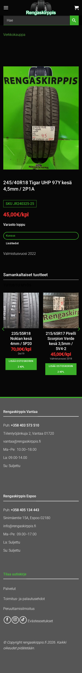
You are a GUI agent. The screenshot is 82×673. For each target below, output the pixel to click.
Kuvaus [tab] (11, 235)
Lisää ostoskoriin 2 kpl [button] (21, 364)
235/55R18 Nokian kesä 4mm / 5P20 (21, 338)
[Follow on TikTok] (23, 620)
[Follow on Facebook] (7, 620)
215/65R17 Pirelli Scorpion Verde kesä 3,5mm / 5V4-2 (61, 341)
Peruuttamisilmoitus (19, 609)
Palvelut (9, 589)
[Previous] (3, 337)
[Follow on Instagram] (15, 620)
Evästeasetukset (40, 621)
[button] (6, 7)
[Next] (78, 337)
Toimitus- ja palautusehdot (24, 599)
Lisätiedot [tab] (12, 243)
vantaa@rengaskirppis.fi (22, 441)
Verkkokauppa (14, 35)
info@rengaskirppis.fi (19, 526)
